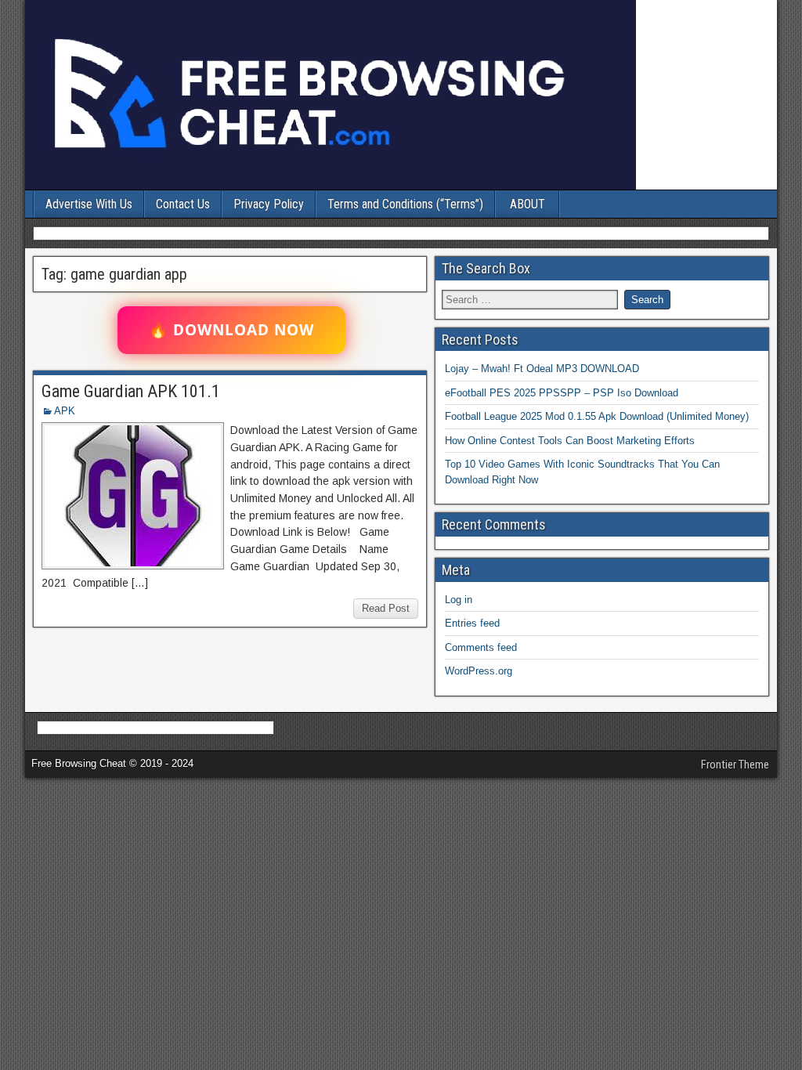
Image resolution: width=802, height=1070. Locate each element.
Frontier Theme (735, 764)
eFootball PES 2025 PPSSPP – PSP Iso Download (561, 393)
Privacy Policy (268, 204)
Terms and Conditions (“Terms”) (405, 204)
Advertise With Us (88, 204)
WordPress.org (478, 671)
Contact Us (183, 204)
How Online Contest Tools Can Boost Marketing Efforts (570, 440)
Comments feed (481, 647)
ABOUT (527, 204)
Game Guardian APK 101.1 (131, 391)
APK (64, 411)
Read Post (386, 608)
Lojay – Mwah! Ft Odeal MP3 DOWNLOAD (542, 368)
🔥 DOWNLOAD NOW (231, 330)
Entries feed (472, 623)
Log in (458, 599)
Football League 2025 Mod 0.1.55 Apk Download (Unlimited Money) (597, 416)
